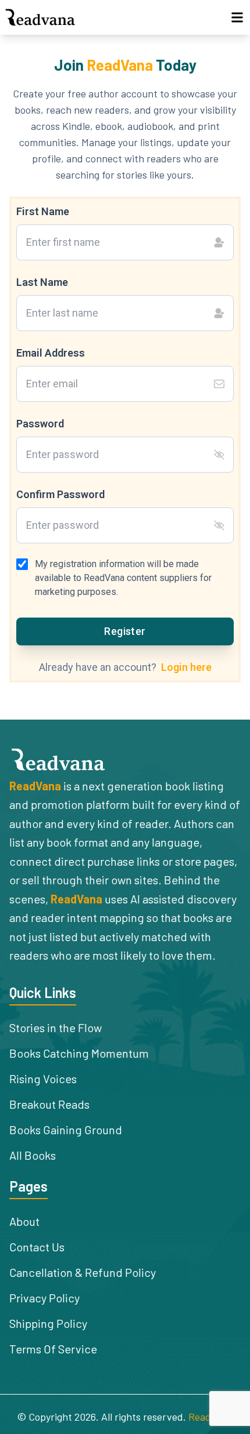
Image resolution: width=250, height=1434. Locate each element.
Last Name (42, 282)
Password (40, 424)
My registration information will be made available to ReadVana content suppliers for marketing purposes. (123, 577)
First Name (42, 211)
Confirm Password (60, 494)
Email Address (50, 353)
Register (125, 631)
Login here (186, 667)
